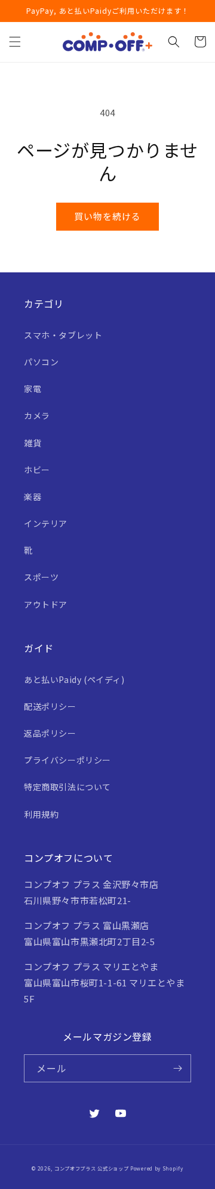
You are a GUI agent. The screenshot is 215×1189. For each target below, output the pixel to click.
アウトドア (45, 604)
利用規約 (41, 814)
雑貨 (32, 443)
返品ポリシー (50, 733)
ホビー (37, 470)
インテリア (45, 523)
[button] (15, 42)
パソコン (41, 362)
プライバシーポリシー (67, 760)
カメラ (37, 415)
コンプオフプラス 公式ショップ (91, 1168)
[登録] (177, 1068)
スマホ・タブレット (63, 335)
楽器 (32, 496)
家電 (32, 389)
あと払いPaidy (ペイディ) (74, 679)
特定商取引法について (67, 787)
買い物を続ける (107, 216)
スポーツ (41, 577)
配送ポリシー (50, 706)
